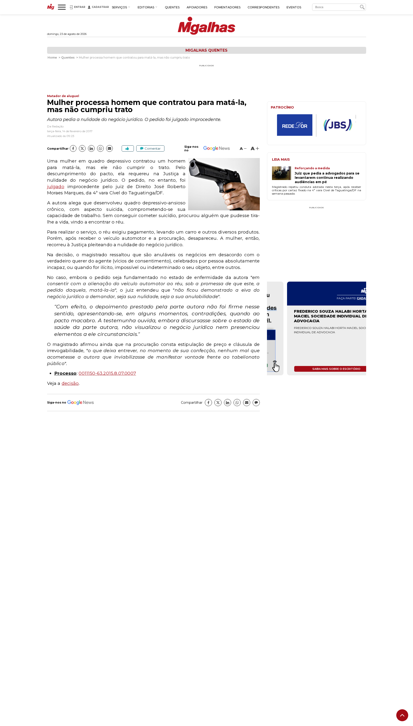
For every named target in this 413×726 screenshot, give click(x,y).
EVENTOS (294, 7)
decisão (70, 383)
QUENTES (172, 7)
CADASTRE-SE (348, 298)
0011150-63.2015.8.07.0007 (107, 373)
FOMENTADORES (227, 7)
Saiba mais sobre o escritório (317, 369)
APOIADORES (197, 7)
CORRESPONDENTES (263, 7)
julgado (55, 186)
